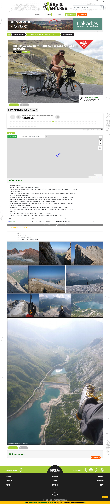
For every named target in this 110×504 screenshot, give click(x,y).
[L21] (59, 124)
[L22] (65, 124)
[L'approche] (14, 121)
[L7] (57, 117)
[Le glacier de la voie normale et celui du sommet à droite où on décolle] (23, 305)
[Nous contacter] (20, 471)
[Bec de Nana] (20, 124)
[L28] (17, 126)
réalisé (12, 222)
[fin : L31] (35, 126)
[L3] (32, 121)
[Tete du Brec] (74, 124)
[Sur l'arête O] (17, 279)
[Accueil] (27, 14)
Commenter (96, 457)
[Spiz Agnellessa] (41, 121)
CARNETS (55, 476)
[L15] (23, 124)
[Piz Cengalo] (71, 121)
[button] (100, 137)
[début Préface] (11, 121)
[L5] (44, 121)
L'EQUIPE (101, 476)
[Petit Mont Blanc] (38, 124)
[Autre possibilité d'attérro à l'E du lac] (55, 381)
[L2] (26, 121)
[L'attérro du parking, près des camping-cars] (87, 305)
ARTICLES (9, 481)
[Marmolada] (53, 121)
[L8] (62, 121)
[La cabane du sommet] (46, 279)
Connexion (83, 15)
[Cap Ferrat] (95, 124)
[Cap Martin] (89, 124)
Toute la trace (23, 136)
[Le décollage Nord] (84, 279)
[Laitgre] (44, 124)
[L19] (47, 124)
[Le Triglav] (17, 121)
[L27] (11, 126)
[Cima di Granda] (77, 121)
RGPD (102, 485)
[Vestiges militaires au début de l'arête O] (55, 253)
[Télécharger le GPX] (96, 222)
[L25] (83, 124)
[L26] (92, 124)
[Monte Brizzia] (23, 121)
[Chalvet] (26, 126)
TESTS (59, 15)
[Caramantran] (50, 124)
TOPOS (49, 15)
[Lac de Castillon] (20, 126)
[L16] (29, 124)
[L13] (11, 124)
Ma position (12, 136)
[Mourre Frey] (14, 126)
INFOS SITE (100, 481)
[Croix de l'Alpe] (62, 124)
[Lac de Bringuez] (95, 121)
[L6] (50, 121)
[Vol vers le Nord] (55, 305)
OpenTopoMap (98, 177)
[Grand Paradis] (32, 124)
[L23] (71, 124)
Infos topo (14, 180)
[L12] (92, 121)
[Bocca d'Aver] (26, 124)
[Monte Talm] (29, 121)
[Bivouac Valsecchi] (74, 121)
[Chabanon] (32, 126)
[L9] (68, 121)
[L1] (20, 121)
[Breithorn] (14, 124)
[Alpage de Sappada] (35, 121)
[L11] (86, 121)
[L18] (41, 124)
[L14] (17, 124)
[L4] (38, 121)
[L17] (35, 124)
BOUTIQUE (72, 15)
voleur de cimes (92, 98)
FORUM (55, 481)
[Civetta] (47, 121)
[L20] (53, 124)
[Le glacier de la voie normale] (23, 253)
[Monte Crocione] (83, 121)
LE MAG (37, 15)
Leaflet (92, 177)
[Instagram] (90, 471)
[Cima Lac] (65, 121)
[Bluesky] (95, 471)
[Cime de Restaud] (86, 124)
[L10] (80, 121)
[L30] (29, 126)
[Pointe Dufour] (89, 121)
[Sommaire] (12, 117)
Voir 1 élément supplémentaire (54, 225)
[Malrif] (56, 124)
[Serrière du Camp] (68, 124)
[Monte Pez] (59, 121)
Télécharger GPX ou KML (17, 227)
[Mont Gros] (80, 124)
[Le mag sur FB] (85, 471)
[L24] (77, 124)
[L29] (23, 126)
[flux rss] (101, 471)
